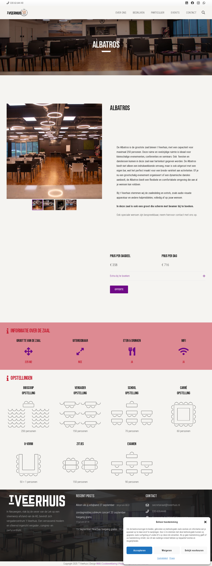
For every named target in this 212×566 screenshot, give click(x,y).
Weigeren (167, 550)
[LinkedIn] (186, 2)
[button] (205, 522)
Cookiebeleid (162, 558)
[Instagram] (198, 3)
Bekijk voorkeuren (194, 550)
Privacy (172, 558)
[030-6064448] (149, 511)
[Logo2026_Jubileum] (17, 12)
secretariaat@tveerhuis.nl (166, 505)
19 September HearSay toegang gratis (96, 529)
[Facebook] (192, 2)
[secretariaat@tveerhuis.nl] (149, 505)
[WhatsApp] (204, 2)
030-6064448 (159, 511)
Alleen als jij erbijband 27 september (95, 505)
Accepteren (139, 550)
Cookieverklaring (109, 563)
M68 (98, 563)
